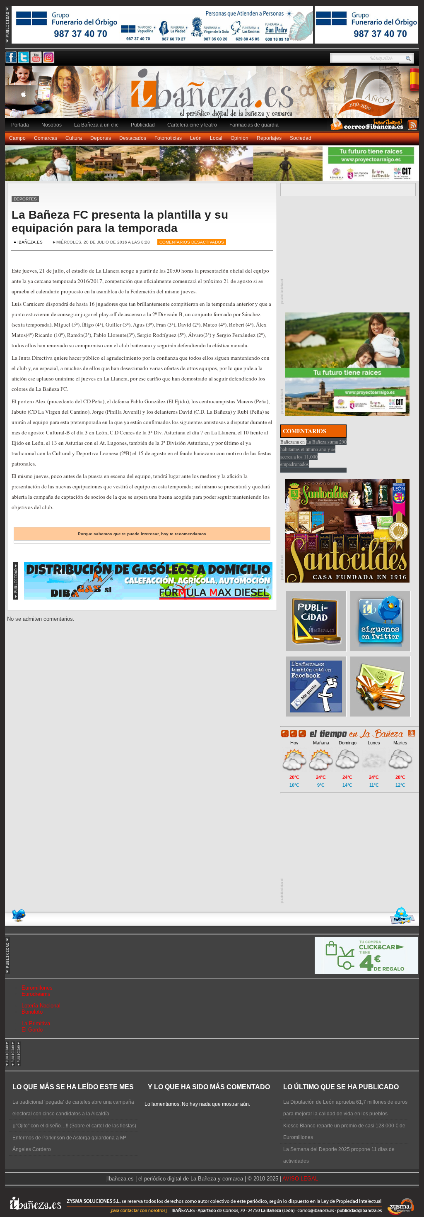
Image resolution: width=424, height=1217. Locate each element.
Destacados (132, 138)
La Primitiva (36, 1023)
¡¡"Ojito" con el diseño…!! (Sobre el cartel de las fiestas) (74, 1126)
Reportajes (269, 138)
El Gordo (32, 1030)
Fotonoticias (168, 138)
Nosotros (51, 125)
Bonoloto (32, 1012)
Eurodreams (36, 994)
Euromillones (37, 988)
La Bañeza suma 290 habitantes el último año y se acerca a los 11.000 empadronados (313, 452)
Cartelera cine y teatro (192, 125)
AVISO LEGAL (300, 1179)
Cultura (73, 138)
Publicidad (143, 125)
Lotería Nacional (41, 1005)
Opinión (239, 138)
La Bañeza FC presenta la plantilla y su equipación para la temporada (120, 221)
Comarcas (45, 138)
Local (216, 138)
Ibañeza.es (214, 96)
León (196, 138)
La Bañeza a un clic (96, 125)
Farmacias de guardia (254, 125)
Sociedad (300, 138)
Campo (17, 138)
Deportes (100, 138)
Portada (20, 125)
